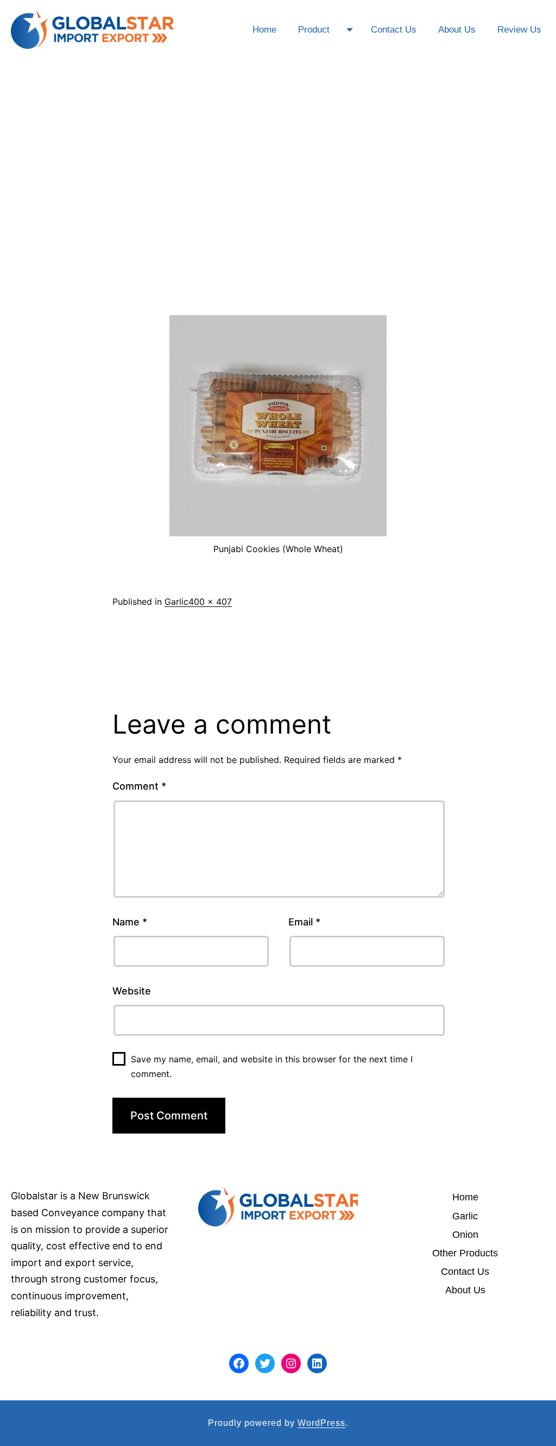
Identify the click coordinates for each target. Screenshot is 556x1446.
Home (264, 29)
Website (131, 991)
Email (304, 922)
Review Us (519, 29)
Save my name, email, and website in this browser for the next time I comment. (272, 1066)
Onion (465, 1234)
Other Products (465, 1253)
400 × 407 (210, 601)
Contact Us (393, 29)
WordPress (321, 1423)
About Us (457, 29)
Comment (139, 786)
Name (129, 922)
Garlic (176, 601)
